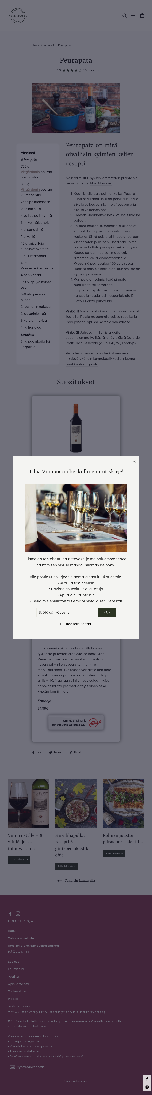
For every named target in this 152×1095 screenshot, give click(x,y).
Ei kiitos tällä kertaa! (76, 624)
